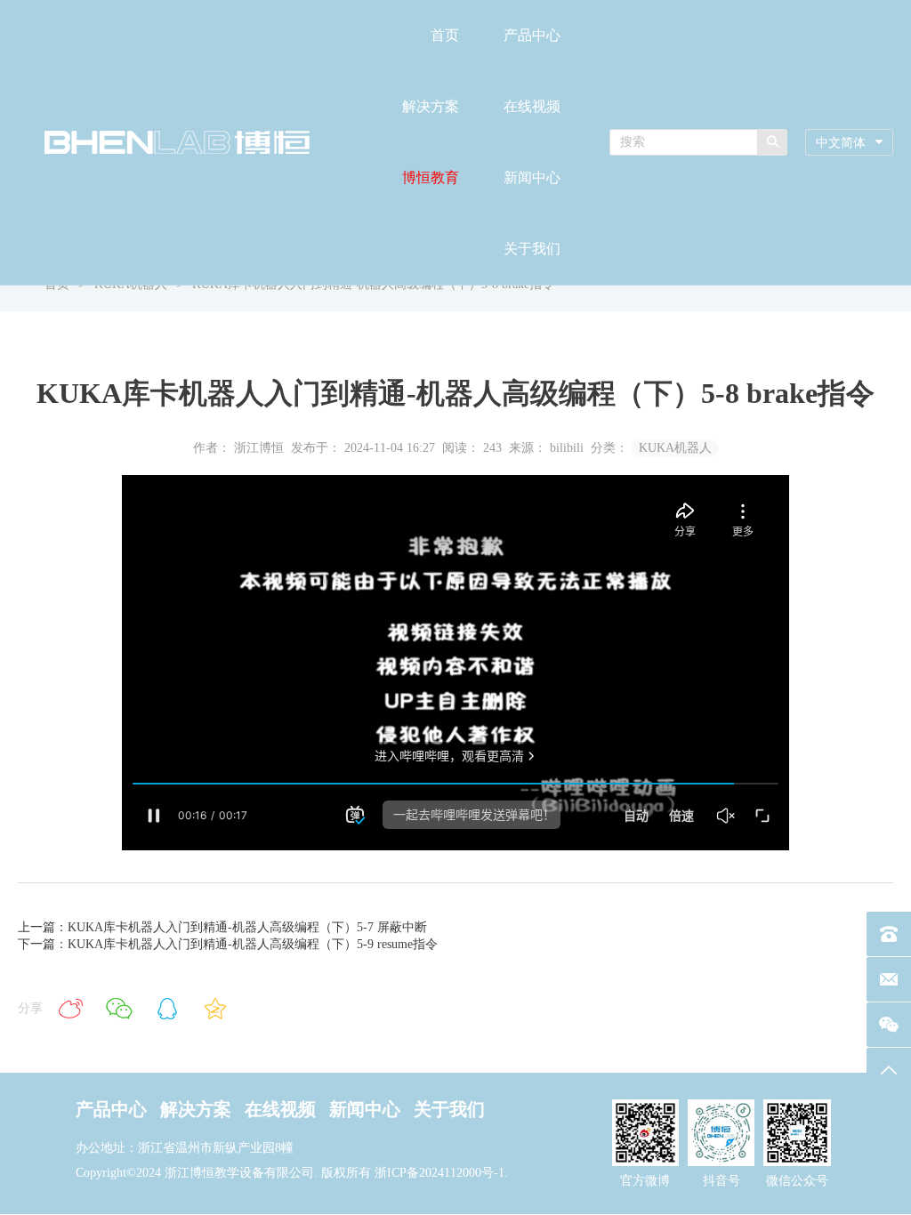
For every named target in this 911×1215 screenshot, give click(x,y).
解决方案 (430, 106)
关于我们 (532, 248)
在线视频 (532, 106)
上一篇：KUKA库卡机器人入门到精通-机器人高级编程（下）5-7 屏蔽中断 (222, 927)
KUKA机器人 (675, 448)
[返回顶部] (888, 1070)
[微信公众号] (888, 1024)
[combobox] (849, 143)
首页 (445, 35)
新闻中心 (532, 177)
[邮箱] (888, 979)
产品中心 (532, 35)
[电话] (888, 933)
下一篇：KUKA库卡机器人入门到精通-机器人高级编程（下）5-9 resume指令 (228, 944)
